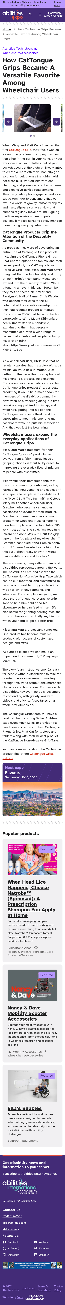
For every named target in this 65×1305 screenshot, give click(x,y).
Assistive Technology (17, 48)
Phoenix (12, 772)
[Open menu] (40, 15)
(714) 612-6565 (12, 1216)
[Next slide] (56, 122)
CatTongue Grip (20, 150)
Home (7, 29)
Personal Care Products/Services (30, 953)
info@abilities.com (14, 1222)
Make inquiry (11, 1229)
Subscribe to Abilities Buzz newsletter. (30, 1174)
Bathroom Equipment (23, 1141)
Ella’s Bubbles (25, 1108)
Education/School (20, 948)
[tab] (31, 136)
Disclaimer (28, 1288)
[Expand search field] (30, 15)
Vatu (20, 1297)
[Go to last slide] (8, 122)
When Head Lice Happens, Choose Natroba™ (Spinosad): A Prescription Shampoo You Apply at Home (32, 898)
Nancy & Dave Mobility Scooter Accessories (27, 1013)
